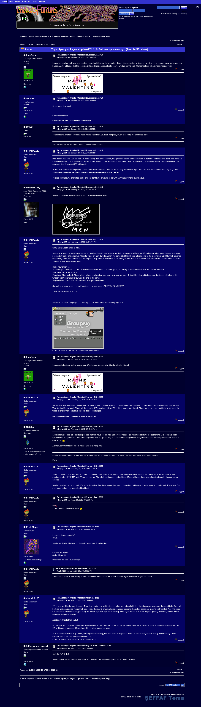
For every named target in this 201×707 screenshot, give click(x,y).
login (127, 8)
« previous (174, 41)
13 (34, 44)
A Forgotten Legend (37, 646)
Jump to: (162, 685)
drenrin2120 (32, 150)
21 (54, 44)
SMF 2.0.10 (155, 694)
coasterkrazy (33, 187)
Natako (30, 427)
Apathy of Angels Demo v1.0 (65, 620)
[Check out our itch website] (25, 563)
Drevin (29, 127)
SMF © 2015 (165, 694)
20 (52, 44)
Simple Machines (177, 694)
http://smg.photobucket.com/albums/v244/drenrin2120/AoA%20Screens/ (86, 172)
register (135, 8)
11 (30, 44)
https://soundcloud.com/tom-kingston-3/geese (71, 120)
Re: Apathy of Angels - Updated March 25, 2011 (78, 527)
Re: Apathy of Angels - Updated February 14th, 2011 (80, 357)
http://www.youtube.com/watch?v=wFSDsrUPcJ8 (74, 416)
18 (47, 44)
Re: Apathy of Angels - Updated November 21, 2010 (80, 55)
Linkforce (31, 55)
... (28, 44)
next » (181, 41)
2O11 (129, 697)
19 (49, 44)
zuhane (30, 98)
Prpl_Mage (32, 527)
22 (56, 44)
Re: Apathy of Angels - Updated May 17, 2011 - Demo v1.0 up (84, 646)
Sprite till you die (59, 555)
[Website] (25, 665)
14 (37, 44)
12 (32, 44)
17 (45, 44)
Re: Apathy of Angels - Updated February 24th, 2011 (80, 426)
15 (39, 44)
